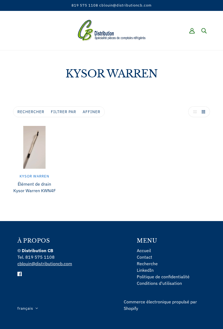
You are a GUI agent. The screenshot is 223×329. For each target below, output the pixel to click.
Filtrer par (63, 111)
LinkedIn (145, 270)
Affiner (91, 111)
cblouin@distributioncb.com (44, 263)
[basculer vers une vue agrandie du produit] (193, 111)
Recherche (147, 263)
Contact (144, 257)
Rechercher (30, 111)
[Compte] (192, 30)
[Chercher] (204, 30)
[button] (27, 308)
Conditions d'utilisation (159, 283)
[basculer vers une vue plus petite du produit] (204, 111)
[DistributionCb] (111, 30)
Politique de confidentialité (163, 276)
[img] (19, 273)
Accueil (144, 250)
